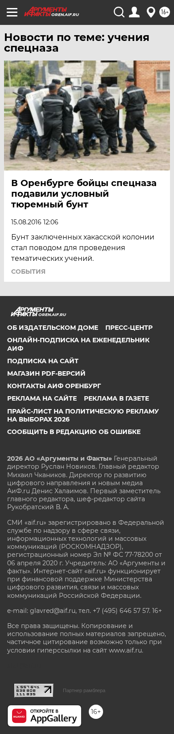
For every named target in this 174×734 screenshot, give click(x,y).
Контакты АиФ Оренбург (54, 386)
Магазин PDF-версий (46, 373)
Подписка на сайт (43, 361)
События (28, 271)
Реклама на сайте (42, 398)
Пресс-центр (129, 328)
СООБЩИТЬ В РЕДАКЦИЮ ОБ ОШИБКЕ (74, 432)
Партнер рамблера (84, 690)
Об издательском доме (52, 328)
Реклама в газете (116, 398)
